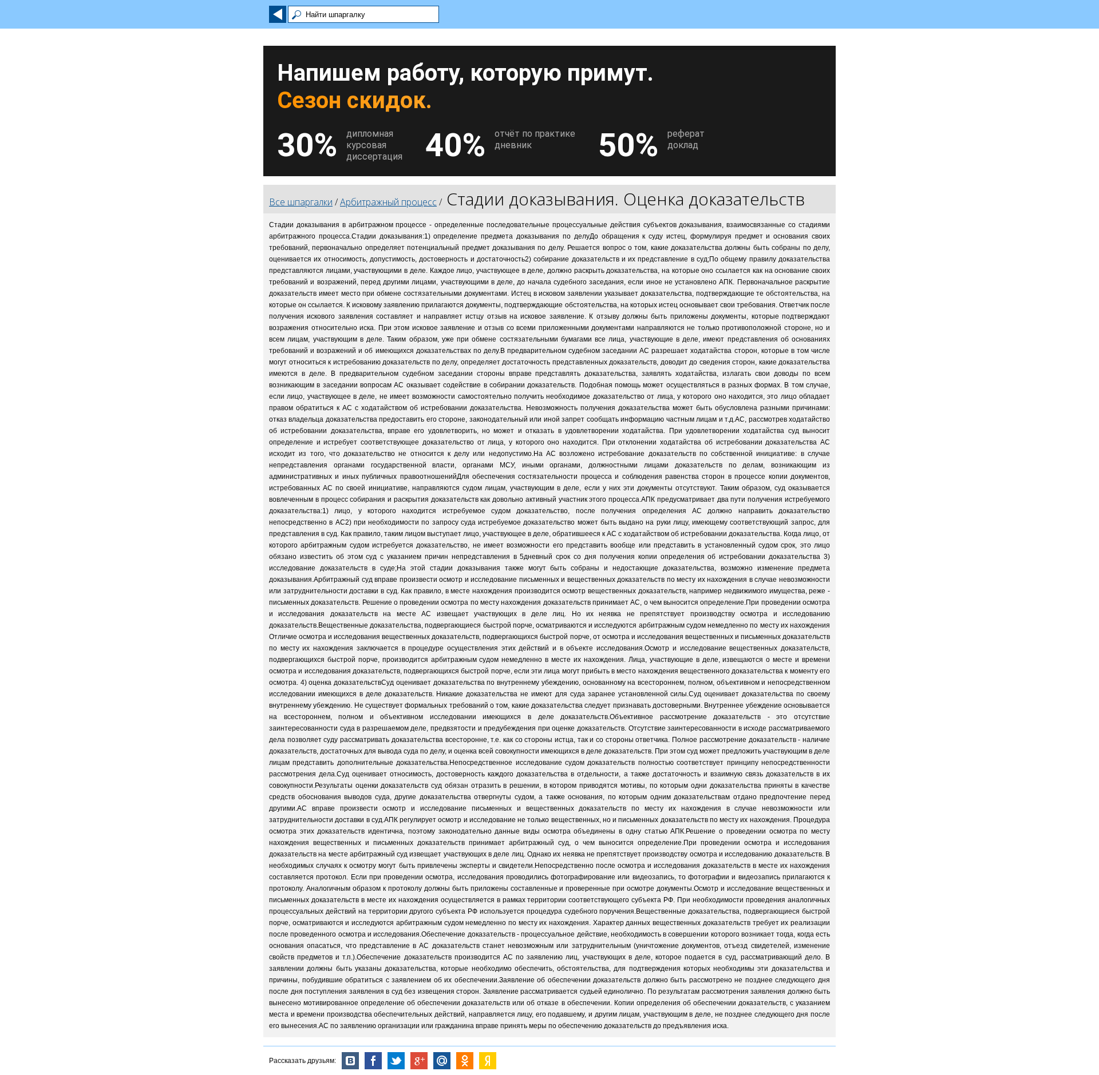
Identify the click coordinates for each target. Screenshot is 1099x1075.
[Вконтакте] (350, 1060)
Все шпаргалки (301, 202)
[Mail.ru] (441, 1060)
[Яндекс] (487, 1060)
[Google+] (419, 1060)
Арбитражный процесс (388, 202)
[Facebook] (373, 1060)
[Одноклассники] (464, 1060)
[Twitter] (396, 1060)
